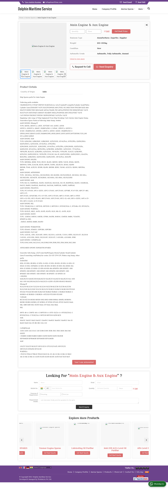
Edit (107, 31)
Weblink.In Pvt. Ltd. (45, 479)
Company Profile (109, 9)
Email (92, 382)
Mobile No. (34, 388)
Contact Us (129, 472)
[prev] (21, 74)
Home (94, 9)
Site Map (139, 472)
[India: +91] (42, 388)
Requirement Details (33, 400)
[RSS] (147, 472)
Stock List (118, 472)
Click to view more (77, 59)
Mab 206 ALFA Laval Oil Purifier (100, 449)
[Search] (148, 8)
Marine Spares (127, 9)
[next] (65, 74)
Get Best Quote (35, 453)
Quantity (91, 388)
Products (108, 472)
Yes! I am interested (84, 362)
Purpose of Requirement (33, 394)
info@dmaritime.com (53, 2)
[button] (33, 2)
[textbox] (93, 31)
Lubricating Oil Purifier (68, 448)
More (140, 9)
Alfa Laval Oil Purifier (133, 448)
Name (36, 382)
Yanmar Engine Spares (35, 448)
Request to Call (82, 67)
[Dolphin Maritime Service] (35, 9)
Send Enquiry (106, 67)
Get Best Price (121, 31)
